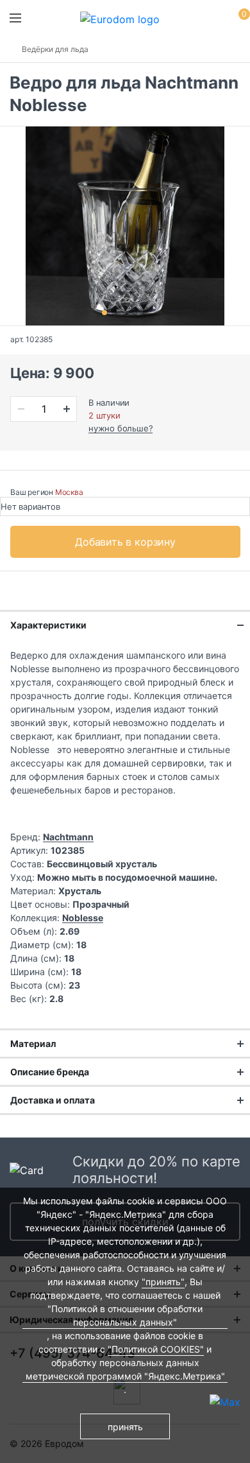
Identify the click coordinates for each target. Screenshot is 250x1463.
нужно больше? (120, 428)
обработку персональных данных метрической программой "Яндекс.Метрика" (125, 1369)
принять (125, 1426)
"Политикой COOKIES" (156, 1349)
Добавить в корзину (125, 541)
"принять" (163, 1281)
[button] (104, 312)
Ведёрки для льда (55, 49)
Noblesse (82, 917)
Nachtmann (68, 836)
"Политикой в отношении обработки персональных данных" (125, 1315)
